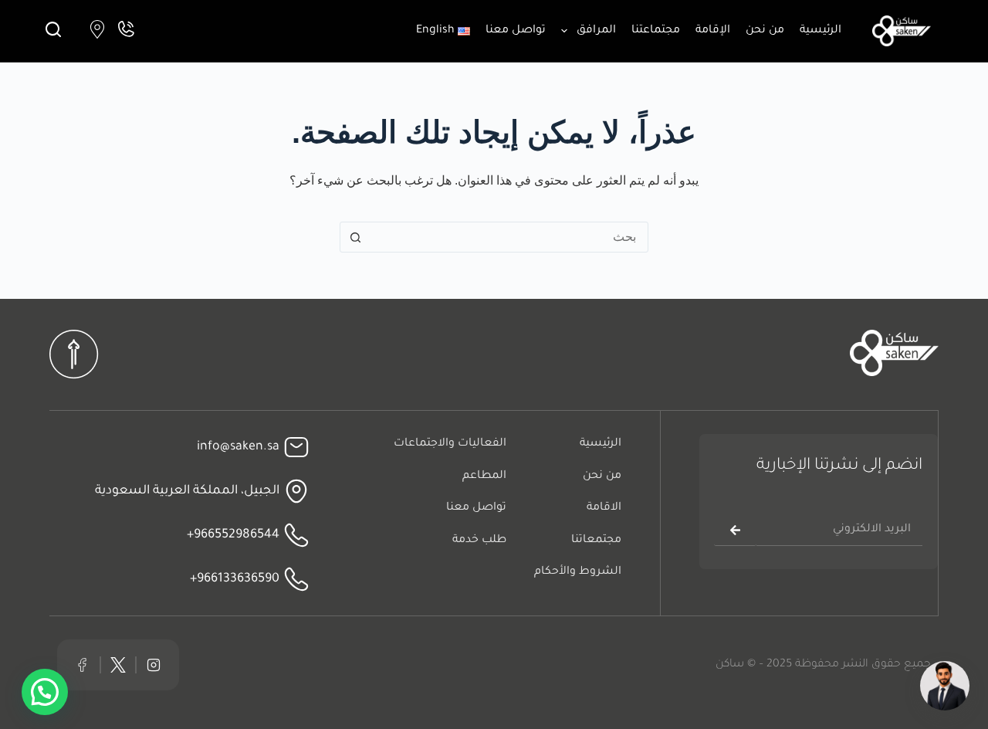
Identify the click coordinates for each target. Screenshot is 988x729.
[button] (45, 692)
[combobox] (509, 237)
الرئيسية (820, 31)
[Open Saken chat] (944, 685)
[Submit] (735, 530)
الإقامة (712, 31)
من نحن (765, 31)
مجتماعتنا (655, 31)
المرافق (596, 31)
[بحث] (53, 29)
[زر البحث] (355, 237)
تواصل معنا (516, 31)
